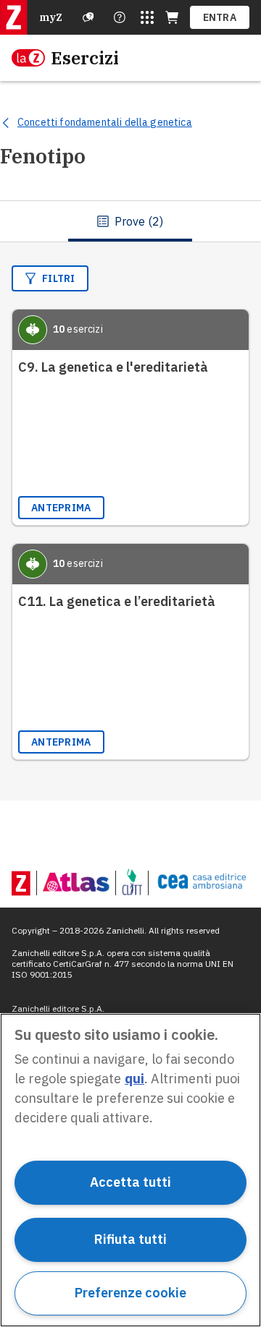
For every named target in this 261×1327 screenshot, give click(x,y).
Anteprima (61, 507)
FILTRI (58, 278)
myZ (50, 17)
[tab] (130, 221)
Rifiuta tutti (130, 1239)
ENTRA (220, 17)
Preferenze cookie (130, 1292)
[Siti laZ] (147, 17)
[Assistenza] (88, 17)
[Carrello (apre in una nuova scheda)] (171, 17)
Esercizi (85, 57)
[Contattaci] (119, 17)
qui (134, 1078)
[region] (130, 1170)
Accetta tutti (130, 1182)
